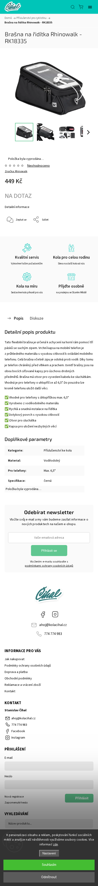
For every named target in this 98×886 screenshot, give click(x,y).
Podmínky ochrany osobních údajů (28, 665)
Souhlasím (49, 864)
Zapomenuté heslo (16, 802)
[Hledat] (72, 6)
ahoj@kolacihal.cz (53, 624)
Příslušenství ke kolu (58, 450)
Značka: (16, 171)
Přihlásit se (49, 550)
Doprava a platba (16, 672)
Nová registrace (14, 797)
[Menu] (90, 6)
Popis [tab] (18, 318)
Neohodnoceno (38, 165)
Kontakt (10, 691)
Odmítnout (49, 877)
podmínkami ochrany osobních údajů (49, 566)
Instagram (55, 614)
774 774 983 (53, 633)
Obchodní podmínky (18, 678)
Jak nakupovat (14, 659)
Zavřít (83, 231)
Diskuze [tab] (37, 318)
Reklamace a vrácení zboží (23, 685)
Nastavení (49, 853)
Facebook (42, 614)
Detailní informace (17, 207)
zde (55, 844)
